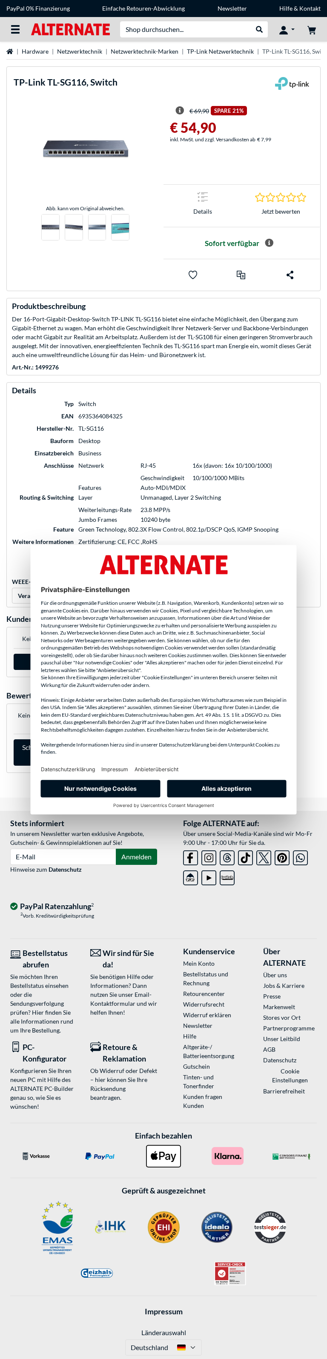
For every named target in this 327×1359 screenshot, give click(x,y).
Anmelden (136, 857)
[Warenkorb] (312, 29)
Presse (272, 996)
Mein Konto (199, 963)
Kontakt (310, 8)
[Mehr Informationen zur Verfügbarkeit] (269, 243)
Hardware (35, 51)
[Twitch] (227, 876)
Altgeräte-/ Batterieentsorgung (208, 1051)
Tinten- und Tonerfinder (198, 1081)
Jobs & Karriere (283, 985)
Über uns (275, 974)
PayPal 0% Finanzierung (38, 8)
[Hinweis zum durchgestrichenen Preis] (179, 111)
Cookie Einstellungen (290, 1075)
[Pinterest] (282, 856)
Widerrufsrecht (203, 1004)
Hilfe (286, 8)
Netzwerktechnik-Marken (144, 51)
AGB (269, 1049)
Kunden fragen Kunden (202, 1101)
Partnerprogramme (289, 1028)
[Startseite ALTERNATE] (70, 29)
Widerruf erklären (207, 1015)
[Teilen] (290, 275)
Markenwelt (279, 1006)
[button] (241, 275)
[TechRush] (190, 876)
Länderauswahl (163, 1332)
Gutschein (196, 1066)
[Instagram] (208, 856)
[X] (263, 856)
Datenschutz (65, 869)
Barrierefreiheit (284, 1091)
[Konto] (287, 29)
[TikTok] (245, 856)
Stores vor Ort (282, 1017)
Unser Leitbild (281, 1038)
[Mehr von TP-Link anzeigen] (292, 86)
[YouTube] (208, 876)
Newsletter (232, 8)
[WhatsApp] (300, 856)
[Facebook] (190, 856)
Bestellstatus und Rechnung (205, 978)
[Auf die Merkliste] (193, 275)
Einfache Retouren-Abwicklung (143, 8)
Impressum (164, 1311)
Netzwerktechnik (79, 51)
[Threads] (227, 856)
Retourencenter (204, 993)
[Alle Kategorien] (15, 29)
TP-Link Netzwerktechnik (220, 51)
